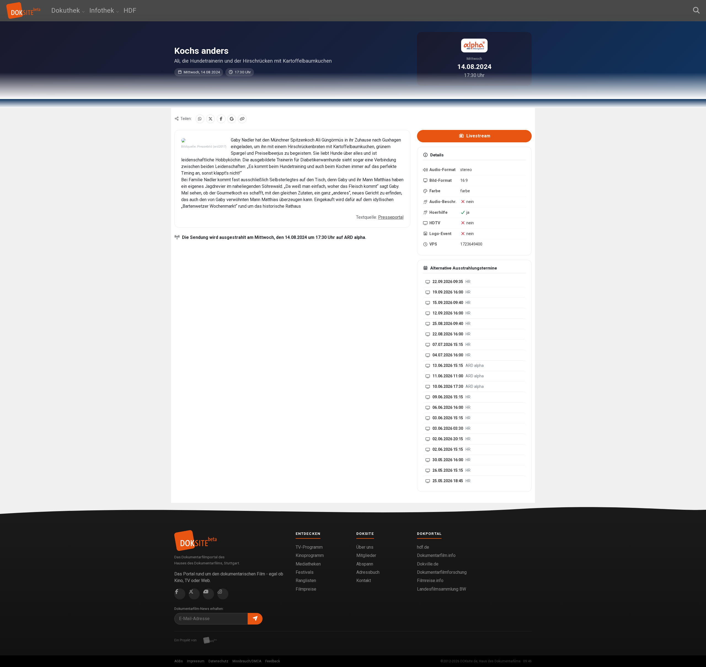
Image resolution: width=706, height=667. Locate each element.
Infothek (102, 10)
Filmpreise (306, 589)
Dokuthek (66, 10)
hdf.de (423, 547)
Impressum (195, 661)
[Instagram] (222, 593)
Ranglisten (306, 580)
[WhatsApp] (200, 118)
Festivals (305, 572)
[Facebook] (221, 118)
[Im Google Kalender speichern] (231, 118)
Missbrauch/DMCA (246, 661)
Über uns (364, 547)
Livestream (477, 135)
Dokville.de (427, 564)
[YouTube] (208, 593)
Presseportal (390, 217)
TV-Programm (309, 547)
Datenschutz (218, 661)
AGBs (178, 661)
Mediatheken (308, 564)
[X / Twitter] (210, 118)
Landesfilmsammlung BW (441, 589)
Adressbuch (367, 572)
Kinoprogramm (310, 555)
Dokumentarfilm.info (436, 555)
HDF (130, 10)
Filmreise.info (430, 580)
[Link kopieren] (242, 118)
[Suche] (696, 10)
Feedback (272, 661)
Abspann (364, 564)
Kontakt (363, 580)
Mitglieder (366, 555)
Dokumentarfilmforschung (442, 572)
